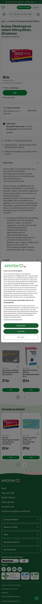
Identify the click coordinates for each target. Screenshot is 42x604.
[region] (21, 302)
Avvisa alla (21, 331)
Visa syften (20, 337)
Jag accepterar (21, 325)
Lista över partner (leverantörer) (12, 319)
